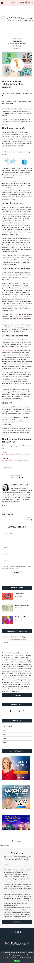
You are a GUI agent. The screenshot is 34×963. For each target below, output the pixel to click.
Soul (4, 742)
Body (4, 730)
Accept (17, 961)
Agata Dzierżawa (20, 44)
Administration (17, 38)
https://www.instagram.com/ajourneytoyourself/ (15, 454)
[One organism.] (7, 596)
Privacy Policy (14, 691)
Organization (7, 467)
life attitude (26, 288)
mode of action (22, 277)
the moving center (20, 316)
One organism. (20, 593)
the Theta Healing (10, 350)
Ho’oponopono (6, 381)
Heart (4, 734)
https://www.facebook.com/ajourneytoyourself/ (15, 460)
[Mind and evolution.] (7, 620)
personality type (14, 294)
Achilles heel (7, 327)
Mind (4, 738)
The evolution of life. (22, 605)
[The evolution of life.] (7, 608)
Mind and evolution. (22, 617)
